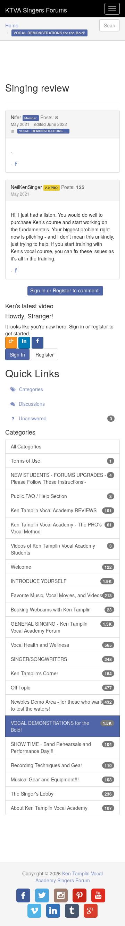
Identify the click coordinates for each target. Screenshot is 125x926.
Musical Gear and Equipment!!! (61, 779)
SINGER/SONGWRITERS (61, 658)
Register (62, 290)
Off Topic (61, 687)
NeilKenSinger (26, 186)
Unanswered (64, 418)
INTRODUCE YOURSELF (61, 580)
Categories (30, 389)
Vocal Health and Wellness (61, 644)
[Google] (91, 911)
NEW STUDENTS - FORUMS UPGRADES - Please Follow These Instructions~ (61, 478)
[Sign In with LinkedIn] (24, 343)
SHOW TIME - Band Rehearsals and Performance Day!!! (61, 747)
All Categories (26, 446)
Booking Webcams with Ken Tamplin (61, 609)
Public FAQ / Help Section (61, 495)
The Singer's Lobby (61, 793)
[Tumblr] (72, 911)
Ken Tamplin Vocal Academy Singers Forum (36, 8)
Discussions (31, 403)
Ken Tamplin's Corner (61, 673)
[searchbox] (109, 25)
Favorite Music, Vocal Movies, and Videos (61, 595)
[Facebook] (23, 895)
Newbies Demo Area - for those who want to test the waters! (61, 705)
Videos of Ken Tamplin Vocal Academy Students (61, 549)
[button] (16, 164)
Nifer (16, 117)
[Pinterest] (79, 895)
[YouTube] (98, 895)
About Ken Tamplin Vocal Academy (61, 807)
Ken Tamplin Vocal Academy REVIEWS (61, 510)
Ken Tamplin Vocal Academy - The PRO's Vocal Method (61, 528)
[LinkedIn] (53, 911)
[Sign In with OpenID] (11, 343)
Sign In (37, 290)
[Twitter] (42, 895)
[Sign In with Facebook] (37, 343)
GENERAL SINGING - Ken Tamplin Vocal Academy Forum (61, 627)
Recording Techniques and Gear (61, 765)
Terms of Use (61, 460)
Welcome (61, 566)
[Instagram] (61, 895)
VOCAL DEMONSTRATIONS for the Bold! (44, 131)
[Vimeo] (34, 911)
